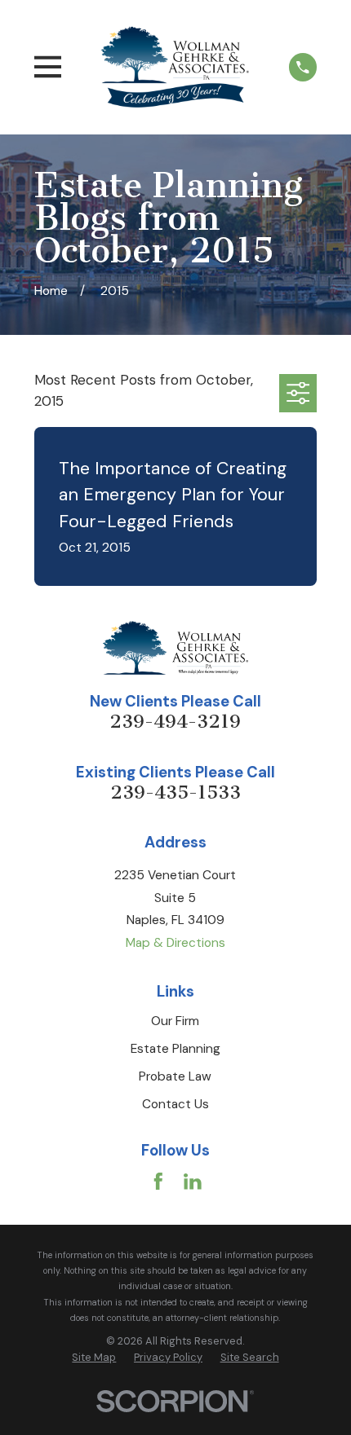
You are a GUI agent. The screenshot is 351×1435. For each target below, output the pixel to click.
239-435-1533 (175, 792)
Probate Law (175, 1076)
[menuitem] (94, 1357)
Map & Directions (175, 943)
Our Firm (175, 1021)
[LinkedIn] (193, 1182)
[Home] (175, 66)
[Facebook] (158, 1182)
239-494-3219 (175, 722)
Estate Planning (175, 1049)
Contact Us (175, 1104)
